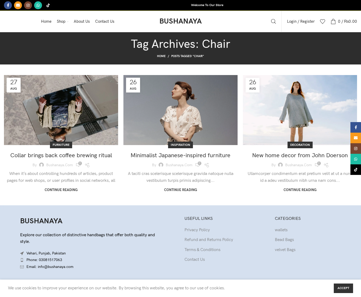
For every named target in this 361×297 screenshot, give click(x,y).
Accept (343, 288)
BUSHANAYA (41, 221)
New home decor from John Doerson (300, 155)
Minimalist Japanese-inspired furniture (180, 155)
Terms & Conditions (202, 249)
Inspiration (180, 145)
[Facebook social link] (8, 5)
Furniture (61, 145)
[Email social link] (18, 5)
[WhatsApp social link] (38, 5)
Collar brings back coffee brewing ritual (61, 155)
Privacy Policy (197, 230)
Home (161, 56)
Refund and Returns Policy (208, 239)
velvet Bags (285, 249)
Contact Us (194, 259)
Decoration (300, 145)
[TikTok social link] (48, 5)
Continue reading (61, 190)
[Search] (273, 21)
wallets (281, 230)
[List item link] (90, 260)
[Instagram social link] (28, 5)
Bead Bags (284, 239)
